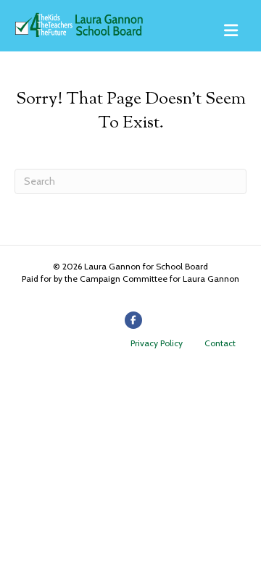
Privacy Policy (156, 343)
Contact (220, 343)
